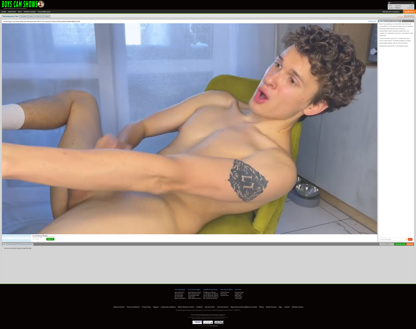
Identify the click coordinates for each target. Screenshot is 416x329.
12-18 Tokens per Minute (210, 294)
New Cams (224, 294)
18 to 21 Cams (179, 294)
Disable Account (271, 307)
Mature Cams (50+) (180, 298)
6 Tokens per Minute (209, 292)
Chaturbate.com (214, 325)
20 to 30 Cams (179, 295)
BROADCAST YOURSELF (391, 12)
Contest (287, 307)
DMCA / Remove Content (186, 307)
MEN (31, 16)
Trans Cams (238, 298)
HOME (4, 12)
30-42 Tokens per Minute (210, 295)
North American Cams (194, 292)
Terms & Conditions (133, 307)
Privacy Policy (146, 307)
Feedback (199, 307)
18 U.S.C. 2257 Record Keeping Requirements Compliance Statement (208, 314)
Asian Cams (191, 297)
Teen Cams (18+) (179, 292)
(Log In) (411, 5)
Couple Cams (238, 297)
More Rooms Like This (25, 244)
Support (155, 307)
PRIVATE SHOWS (30, 12)
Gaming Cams (224, 295)
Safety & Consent (118, 307)
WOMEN (24, 16)
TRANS (47, 16)
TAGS (20, 12)
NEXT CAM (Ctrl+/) (409, 16)
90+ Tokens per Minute (210, 298)
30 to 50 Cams (179, 297)
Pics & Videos (11, 244)
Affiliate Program (297, 307)
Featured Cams (239, 292)
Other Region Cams (194, 294)
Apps (280, 307)
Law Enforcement (222, 307)
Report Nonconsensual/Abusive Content (244, 307)
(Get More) (410, 8)
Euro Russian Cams (193, 295)
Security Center (210, 307)
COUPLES (39, 16)
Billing (261, 307)
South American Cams (194, 298)
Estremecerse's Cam (10, 16)
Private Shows (225, 292)
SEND (410, 239)
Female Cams (238, 294)
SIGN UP (409, 12)
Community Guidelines (168, 307)
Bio (4, 244)
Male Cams (238, 295)
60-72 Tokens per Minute (210, 297)
